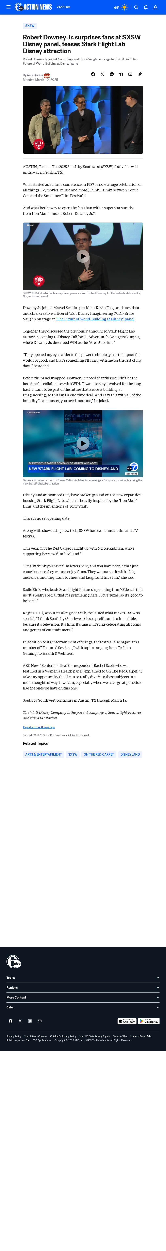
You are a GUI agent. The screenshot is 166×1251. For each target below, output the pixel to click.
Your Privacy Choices (35, 1036)
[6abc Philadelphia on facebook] (10, 1021)
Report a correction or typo (39, 727)
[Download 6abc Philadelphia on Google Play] (149, 1021)
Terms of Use (120, 1036)
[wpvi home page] (13, 961)
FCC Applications (42, 1040)
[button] (8, 7)
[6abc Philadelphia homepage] (33, 7)
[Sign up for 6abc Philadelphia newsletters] (40, 1021)
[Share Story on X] (102, 74)
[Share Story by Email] (130, 74)
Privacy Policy (13, 1036)
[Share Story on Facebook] (93, 74)
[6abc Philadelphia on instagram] (30, 1021)
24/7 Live (63, 7)
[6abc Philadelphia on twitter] (20, 1021)
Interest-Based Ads (140, 1036)
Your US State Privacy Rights (95, 1036)
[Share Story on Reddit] (111, 74)
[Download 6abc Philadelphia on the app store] (127, 1021)
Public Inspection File (17, 1040)
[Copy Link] (139, 74)
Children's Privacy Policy (63, 1036)
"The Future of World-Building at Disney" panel (95, 318)
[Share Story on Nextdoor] (121, 74)
